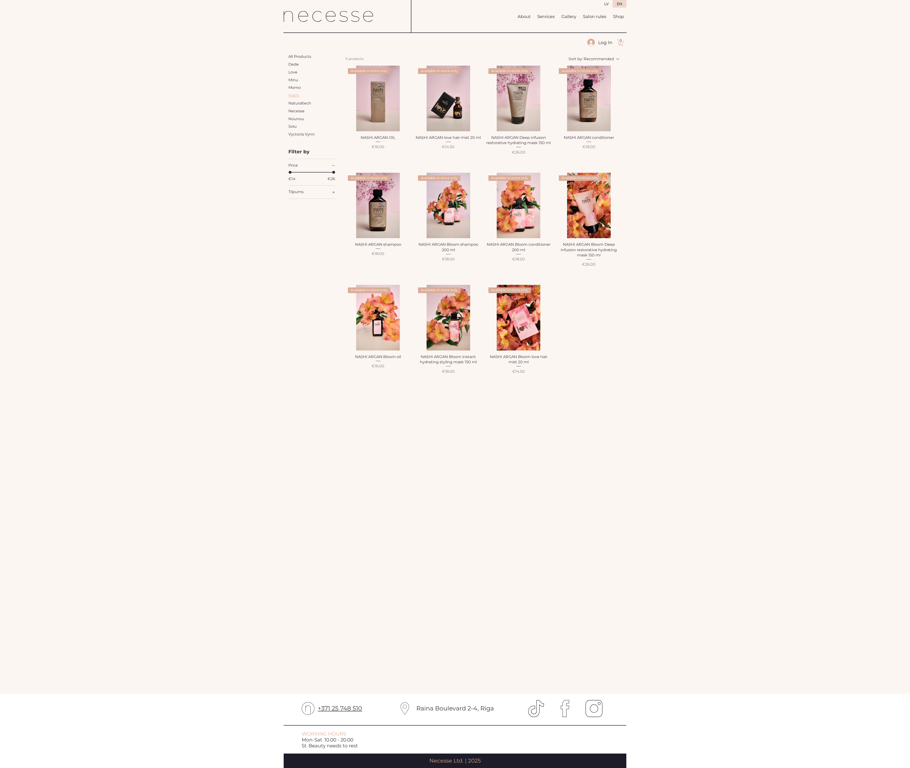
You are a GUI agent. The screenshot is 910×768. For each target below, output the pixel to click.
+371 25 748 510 (340, 708)
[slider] (290, 172)
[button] (621, 42)
